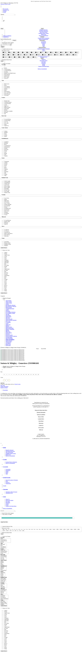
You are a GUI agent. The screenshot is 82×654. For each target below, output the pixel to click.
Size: (1, 371)
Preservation (8, 345)
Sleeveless (6, 236)
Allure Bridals (8, 300)
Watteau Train (7, 192)
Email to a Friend (4, 387)
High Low (6, 106)
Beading (6, 143)
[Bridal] (6, 538)
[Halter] (4, 585)
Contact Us (41, 425)
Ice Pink (6, 270)
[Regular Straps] (4, 602)
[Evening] (6, 542)
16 (52, 52)
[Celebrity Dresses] (4, 551)
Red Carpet (6, 77)
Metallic (6, 132)
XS (11, 57)
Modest (5, 89)
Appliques (6, 141)
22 (67, 52)
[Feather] (3, 575)
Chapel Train (7, 183)
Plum (5, 276)
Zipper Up (6, 125)
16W (26, 54)
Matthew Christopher (10, 329)
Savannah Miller (9, 337)
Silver (5, 289)
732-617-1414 (17, 384)
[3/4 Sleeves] (4, 596)
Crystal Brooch (7, 145)
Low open (6, 123)
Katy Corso (8, 321)
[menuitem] (42, 8)
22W (44, 54)
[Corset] (4, 553)
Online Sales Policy (4, 386)
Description (5, 390)
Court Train (6, 184)
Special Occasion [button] (6, 477)
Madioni (7, 325)
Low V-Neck (7, 203)
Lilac (5, 267)
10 (37, 52)
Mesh (5, 167)
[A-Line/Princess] (4, 589)
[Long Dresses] (4, 547)
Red (5, 278)
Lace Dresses (7, 86)
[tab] (42, 322)
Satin (5, 170)
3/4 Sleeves (6, 230)
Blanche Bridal (9, 307)
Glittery (5, 131)
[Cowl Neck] (4, 584)
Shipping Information (41, 412)
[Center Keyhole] (4, 552)
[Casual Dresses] (6, 539)
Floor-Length (7, 186)
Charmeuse (6, 161)
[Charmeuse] (3, 572)
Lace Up (6, 121)
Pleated (5, 109)
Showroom (41, 423)
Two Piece (6, 95)
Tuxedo (4, 485)
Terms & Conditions (41, 414)
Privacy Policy (41, 416)
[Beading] (3, 568)
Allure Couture (9, 301)
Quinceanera (6, 75)
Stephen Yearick (9, 340)
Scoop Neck (6, 209)
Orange (5, 279)
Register (4, 11)
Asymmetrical (7, 182)
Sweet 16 (6, 78)
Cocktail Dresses (7, 70)
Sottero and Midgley (10, 339)
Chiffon (5, 162)
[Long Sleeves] (4, 597)
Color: (2, 377)
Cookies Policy (41, 418)
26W (57, 54)
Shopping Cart (6, 10)
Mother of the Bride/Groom (10, 73)
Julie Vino (8, 317)
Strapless (6, 212)
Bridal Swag (8, 344)
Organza (6, 169)
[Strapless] (4, 604)
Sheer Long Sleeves (8, 233)
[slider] (73, 518)
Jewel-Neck (6, 201)
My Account (5, 8)
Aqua (5, 258)
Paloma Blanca (9, 332)
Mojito (5, 253)
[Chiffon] (3, 573)
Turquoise (6, 260)
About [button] (4, 496)
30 (9, 54)
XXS (5, 57)
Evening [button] (5, 459)
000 (5, 52)
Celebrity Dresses (7, 102)
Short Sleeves (7, 234)
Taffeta (5, 174)
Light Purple (6, 269)
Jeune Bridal (8, 315)
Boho (5, 85)
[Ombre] (2, 564)
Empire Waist (7, 221)
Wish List (41, 429)
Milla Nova (8, 331)
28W (63, 54)
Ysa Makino (8, 343)
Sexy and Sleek (7, 92)
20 (62, 52)
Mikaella (7, 330)
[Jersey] (3, 576)
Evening (6, 71)
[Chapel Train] (3, 580)
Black (5, 286)
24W (51, 54)
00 (10, 52)
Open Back (6, 108)
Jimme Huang (8, 316)
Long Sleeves (7, 232)
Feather (5, 148)
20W (38, 54)
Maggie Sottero (9, 327)
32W (75, 54)
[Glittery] (2, 561)
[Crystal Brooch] (3, 570)
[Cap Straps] (4, 601)
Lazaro (7, 323)
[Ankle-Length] (3, 578)
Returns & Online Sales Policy (41, 410)
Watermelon (6, 275)
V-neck (5, 214)
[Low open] (4, 559)
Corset (5, 104)
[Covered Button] (4, 555)
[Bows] (3, 569)
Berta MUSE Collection (10, 305)
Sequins (6, 155)
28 (4, 54)
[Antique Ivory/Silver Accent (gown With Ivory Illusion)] (7, 380)
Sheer (5, 124)
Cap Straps (6, 241)
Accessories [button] (5, 466)
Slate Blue (6, 262)
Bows (5, 144)
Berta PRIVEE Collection (11, 306)
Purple (5, 266)
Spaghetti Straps (7, 244)
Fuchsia (6, 274)
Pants (5, 90)
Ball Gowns (6, 83)
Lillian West (8, 324)
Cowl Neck (6, 198)
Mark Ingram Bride (9, 328)
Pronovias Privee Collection (11, 336)
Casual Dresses (7, 69)
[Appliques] (3, 567)
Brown (5, 285)
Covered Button (7, 119)
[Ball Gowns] (4, 544)
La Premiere (8, 322)
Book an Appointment (7, 508)
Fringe (5, 150)
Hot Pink (6, 272)
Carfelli (7, 309)
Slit (5, 113)
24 (72, 52)
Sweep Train (6, 190)
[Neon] (2, 563)
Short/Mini (6, 188)
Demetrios (8, 310)
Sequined (6, 171)
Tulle (5, 175)
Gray (5, 288)
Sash (5, 154)
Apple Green (7, 255)
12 (42, 52)
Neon (5, 133)
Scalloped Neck (7, 208)
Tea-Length (6, 191)
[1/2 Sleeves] (4, 595)
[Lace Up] (4, 557)
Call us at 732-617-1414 (5, 4)
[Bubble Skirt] (4, 550)
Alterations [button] (5, 489)
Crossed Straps (7, 120)
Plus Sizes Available (8, 111)
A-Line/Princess (7, 220)
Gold (5, 284)
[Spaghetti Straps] (4, 603)
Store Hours (41, 421)
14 (47, 52)
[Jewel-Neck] (4, 587)
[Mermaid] (4, 592)
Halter (5, 199)
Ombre (5, 135)
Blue (5, 264)
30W (69, 54)
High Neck (6, 200)
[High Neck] (4, 586)
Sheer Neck (6, 210)
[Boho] (4, 545)
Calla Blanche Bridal (10, 308)
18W (32, 54)
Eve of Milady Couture (10, 313)
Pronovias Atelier (9, 335)
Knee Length (7, 187)
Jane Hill (7, 314)
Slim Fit (6, 224)
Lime (5, 257)
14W (20, 54)
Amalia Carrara (9, 302)
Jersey (5, 165)
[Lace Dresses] (4, 546)
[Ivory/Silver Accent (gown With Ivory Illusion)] (9, 380)
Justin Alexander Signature (11, 320)
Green (5, 256)
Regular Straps (7, 242)
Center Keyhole (7, 103)
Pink (5, 271)
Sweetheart (6, 213)
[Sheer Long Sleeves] (4, 598)
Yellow (5, 252)
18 (57, 52)
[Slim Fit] (4, 593)
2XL (35, 57)
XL (29, 57)
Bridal (5, 68)
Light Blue (6, 261)
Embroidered (7, 146)
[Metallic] (2, 562)
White (5, 290)
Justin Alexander (9, 319)
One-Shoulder (7, 205)
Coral (5, 280)
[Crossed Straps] (4, 556)
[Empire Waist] (4, 590)
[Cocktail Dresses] (6, 540)
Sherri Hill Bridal (9, 338)
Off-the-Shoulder (7, 204)
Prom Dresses (7, 74)
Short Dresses (7, 94)
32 (14, 54)
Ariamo (7, 304)
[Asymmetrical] (3, 579)
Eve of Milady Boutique (10, 312)
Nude (5, 283)
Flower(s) (6, 149)
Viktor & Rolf (8, 341)
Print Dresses (7, 91)
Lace (5, 152)
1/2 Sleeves (6, 229)
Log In (4, 12)
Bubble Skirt (6, 100)
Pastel (5, 136)
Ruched (5, 112)
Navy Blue (6, 265)
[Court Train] (3, 581)
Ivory (5, 281)
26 (77, 52)
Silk (5, 172)
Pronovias (8, 333)
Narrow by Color (6, 250)
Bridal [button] (4, 447)
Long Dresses (7, 87)
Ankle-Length (7, 181)
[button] (42, 28)
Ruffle (5, 153)
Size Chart (3, 385)
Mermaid (6, 222)
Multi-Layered (7, 107)
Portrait (5, 207)
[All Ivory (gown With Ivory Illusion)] (4, 380)
